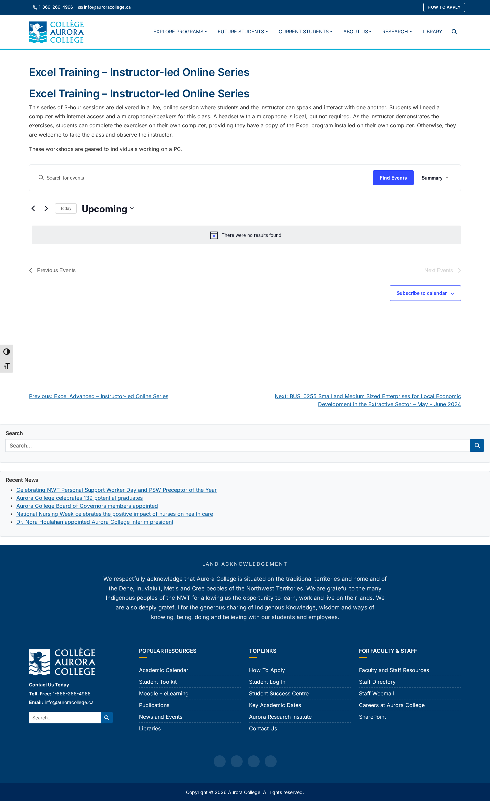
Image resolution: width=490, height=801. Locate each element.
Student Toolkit (158, 681)
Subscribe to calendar (422, 293)
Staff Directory (377, 681)
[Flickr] (271, 761)
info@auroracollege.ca (107, 7)
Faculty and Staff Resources (394, 670)
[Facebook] (220, 761)
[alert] (246, 235)
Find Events (393, 177)
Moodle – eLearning (164, 693)
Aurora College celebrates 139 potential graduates (79, 497)
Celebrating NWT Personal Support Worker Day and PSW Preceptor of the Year (116, 489)
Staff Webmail (376, 693)
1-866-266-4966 (56, 7)
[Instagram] (237, 761)
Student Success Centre (279, 693)
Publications (154, 705)
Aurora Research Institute (280, 716)
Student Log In (267, 681)
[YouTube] (254, 761)
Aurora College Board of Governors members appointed (87, 505)
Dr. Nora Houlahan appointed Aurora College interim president (94, 521)
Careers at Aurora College (392, 705)
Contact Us (263, 728)
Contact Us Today (49, 684)
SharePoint (372, 716)
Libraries (150, 728)
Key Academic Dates (275, 705)
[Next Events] (46, 208)
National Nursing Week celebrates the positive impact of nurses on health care (114, 513)
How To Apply (444, 7)
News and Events (160, 716)
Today (65, 208)
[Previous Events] (33, 208)
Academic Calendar (163, 670)
